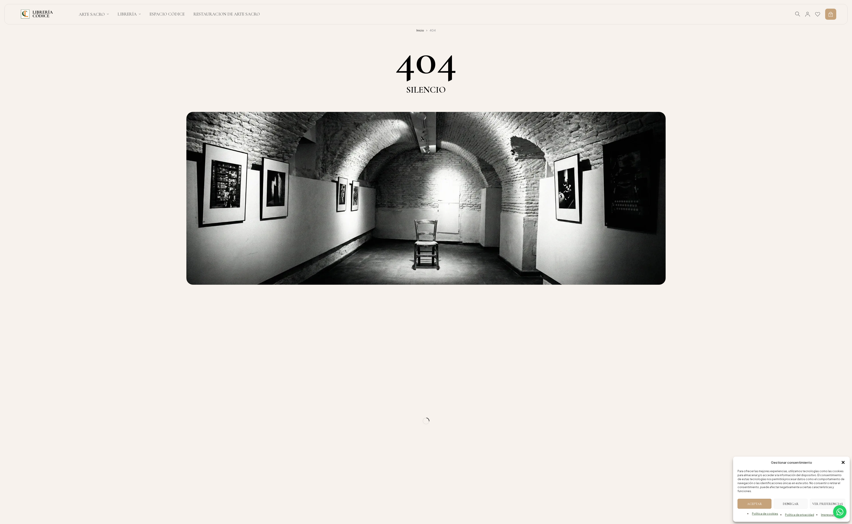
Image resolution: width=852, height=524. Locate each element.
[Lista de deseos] (817, 14)
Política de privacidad (799, 514)
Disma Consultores (395, 497)
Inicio (420, 30)
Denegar (791, 504)
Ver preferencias (827, 504)
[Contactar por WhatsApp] (839, 511)
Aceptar (754, 504)
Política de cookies (765, 513)
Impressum (828, 514)
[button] (843, 462)
